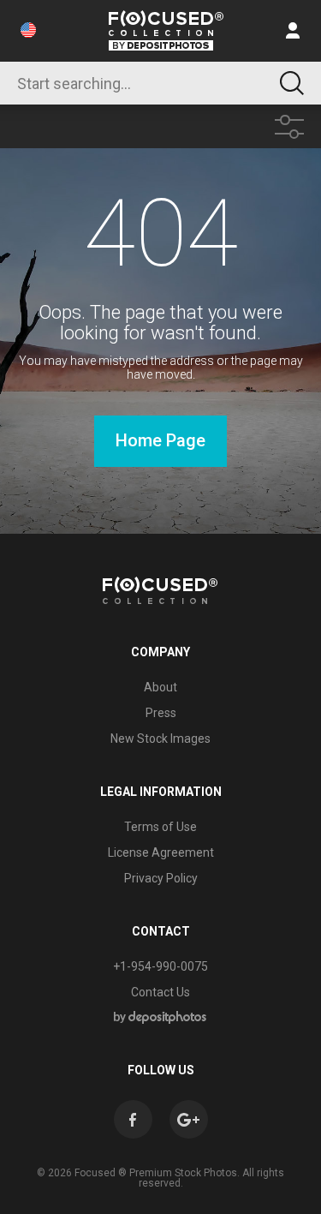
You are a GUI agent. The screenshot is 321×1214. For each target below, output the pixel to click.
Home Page (160, 440)
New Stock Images (160, 738)
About (160, 687)
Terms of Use (160, 827)
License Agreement (161, 852)
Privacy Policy (161, 878)
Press (161, 713)
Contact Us (160, 992)
